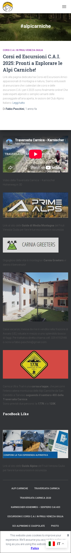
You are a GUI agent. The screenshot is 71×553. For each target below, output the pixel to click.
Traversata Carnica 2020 (35, 498)
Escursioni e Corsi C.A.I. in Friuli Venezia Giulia (35, 516)
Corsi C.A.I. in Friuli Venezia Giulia (23, 50)
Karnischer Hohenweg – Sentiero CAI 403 (35, 507)
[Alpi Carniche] (9, 6)
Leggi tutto (18, 102)
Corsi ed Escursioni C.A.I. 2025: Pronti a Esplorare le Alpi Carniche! (32, 63)
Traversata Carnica (47, 488)
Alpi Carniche (19, 488)
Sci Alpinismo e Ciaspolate (28, 526)
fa (31, 108)
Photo (55, 526)
